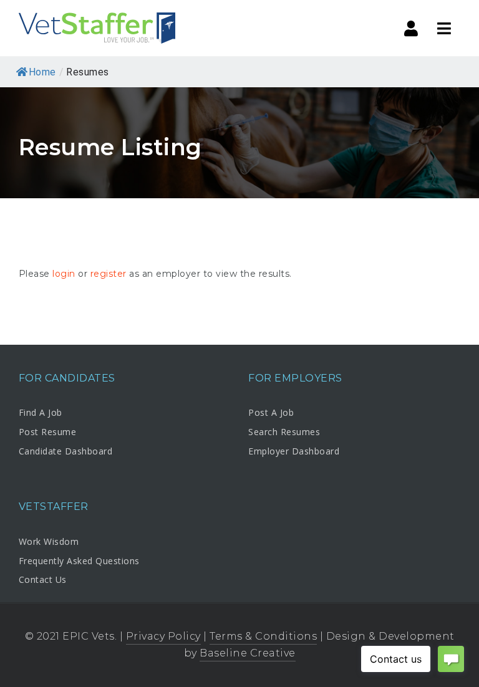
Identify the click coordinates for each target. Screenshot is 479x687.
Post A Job (271, 412)
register (108, 273)
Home (42, 72)
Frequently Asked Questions (79, 561)
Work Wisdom (49, 541)
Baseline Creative (248, 653)
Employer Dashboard (293, 451)
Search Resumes (284, 432)
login (63, 273)
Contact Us (43, 579)
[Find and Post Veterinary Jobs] (97, 28)
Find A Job (40, 412)
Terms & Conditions (263, 636)
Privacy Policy (163, 636)
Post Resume (48, 432)
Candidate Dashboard (66, 451)
